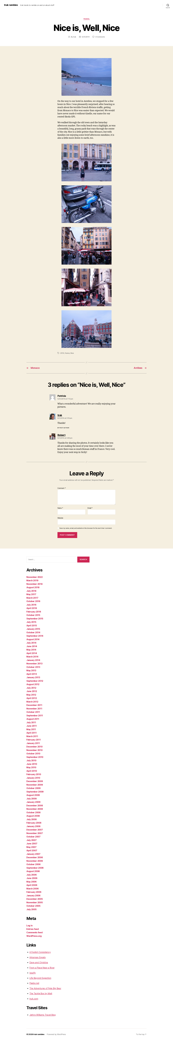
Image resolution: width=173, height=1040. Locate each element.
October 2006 (33, 864)
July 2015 (31, 622)
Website (60, 518)
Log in (29, 925)
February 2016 (33, 611)
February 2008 (33, 823)
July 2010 (31, 760)
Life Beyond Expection (40, 978)
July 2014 (31, 643)
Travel (86, 19)
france (67, 353)
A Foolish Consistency (40, 952)
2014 (62, 353)
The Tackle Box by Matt (40, 993)
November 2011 (34, 708)
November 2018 (34, 584)
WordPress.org (34, 936)
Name (60, 508)
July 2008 (31, 819)
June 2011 (31, 726)
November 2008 (34, 809)
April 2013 (31, 674)
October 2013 (33, 667)
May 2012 (31, 695)
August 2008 (33, 816)
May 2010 (31, 767)
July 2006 (31, 875)
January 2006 (33, 895)
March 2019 (32, 580)
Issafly (32, 973)
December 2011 (34, 705)
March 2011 (32, 736)
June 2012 (31, 691)
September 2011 (34, 715)
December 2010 (34, 746)
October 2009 (33, 788)
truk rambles (11, 5)
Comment (61, 488)
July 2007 (31, 840)
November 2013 (34, 663)
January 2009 (33, 802)
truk (74, 37)
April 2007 (31, 850)
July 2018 (31, 591)
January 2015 (33, 629)
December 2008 (34, 805)
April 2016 (31, 608)
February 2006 (33, 892)
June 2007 (31, 843)
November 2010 (34, 750)
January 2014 (33, 660)
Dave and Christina (38, 962)
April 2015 (31, 625)
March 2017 (32, 598)
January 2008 (33, 826)
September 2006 (35, 868)
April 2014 (31, 653)
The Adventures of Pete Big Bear (45, 988)
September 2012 (34, 681)
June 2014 (31, 646)
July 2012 (31, 688)
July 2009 (31, 798)
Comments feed (34, 932)
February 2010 (33, 774)
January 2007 (33, 854)
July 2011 (31, 722)
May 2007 (31, 847)
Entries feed (32, 929)
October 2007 (33, 836)
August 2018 (32, 587)
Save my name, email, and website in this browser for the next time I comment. (85, 528)
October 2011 (33, 712)
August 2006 (33, 871)
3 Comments (100, 37)
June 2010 (31, 764)
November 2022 (34, 577)
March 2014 (32, 656)
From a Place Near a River (41, 967)
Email (90, 508)
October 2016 (33, 601)
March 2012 (32, 701)
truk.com (33, 998)
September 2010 (34, 757)
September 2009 (35, 791)
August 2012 (32, 684)
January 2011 (33, 743)
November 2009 (34, 785)
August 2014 (32, 639)
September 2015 (34, 618)
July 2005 (31, 909)
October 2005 (33, 906)
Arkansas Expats (37, 957)
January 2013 (33, 677)
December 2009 (34, 781)
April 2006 (31, 885)
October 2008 (33, 812)
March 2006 (32, 888)
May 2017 (31, 594)
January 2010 (33, 778)
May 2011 (31, 729)
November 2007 (34, 833)
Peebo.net (34, 983)
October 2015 (33, 615)
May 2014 (31, 649)
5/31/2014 (86, 37)
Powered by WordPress (56, 1034)
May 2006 (31, 881)
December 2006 (34, 857)
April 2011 (31, 733)
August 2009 (33, 795)
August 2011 (32, 719)
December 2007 (34, 829)
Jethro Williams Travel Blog (42, 1015)
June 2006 (31, 878)
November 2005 (34, 902)
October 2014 (33, 632)
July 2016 (31, 605)
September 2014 (34, 636)
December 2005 (34, 899)
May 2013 (31, 670)
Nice (72, 353)
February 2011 (33, 739)
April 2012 (31, 698)
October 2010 (33, 753)
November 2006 (34, 861)
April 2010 (31, 771)
